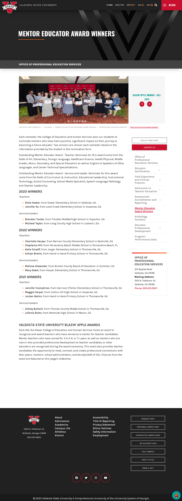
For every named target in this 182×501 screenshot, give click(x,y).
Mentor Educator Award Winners (144, 127)
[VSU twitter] (86, 477)
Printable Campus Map (148, 427)
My (109, 5)
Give (140, 5)
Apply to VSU (148, 460)
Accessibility (100, 417)
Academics (61, 424)
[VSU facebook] (76, 477)
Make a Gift (148, 468)
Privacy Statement (104, 424)
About (58, 417)
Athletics (60, 432)
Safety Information (104, 432)
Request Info (147, 419)
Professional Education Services (113, 127)
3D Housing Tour (148, 443)
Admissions (62, 421)
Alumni (59, 435)
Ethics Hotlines (102, 428)
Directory (119, 5)
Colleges (48, 127)
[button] (141, 104)
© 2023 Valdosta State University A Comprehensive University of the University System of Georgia (91, 498)
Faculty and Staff (149, 140)
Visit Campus (148, 452)
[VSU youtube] (105, 477)
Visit (149, 5)
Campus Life (62, 428)
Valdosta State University (30, 127)
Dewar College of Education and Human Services (75, 127)
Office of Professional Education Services (50, 64)
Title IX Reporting (103, 421)
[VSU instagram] (95, 477)
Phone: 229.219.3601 (146, 288)
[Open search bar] (156, 4)
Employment (100, 435)
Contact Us (149, 147)
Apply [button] (129, 5)
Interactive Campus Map (148, 435)
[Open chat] (176, 495)
